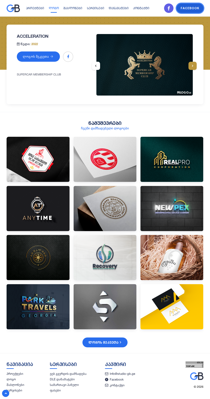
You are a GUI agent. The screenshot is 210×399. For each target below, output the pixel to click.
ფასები (55, 390)
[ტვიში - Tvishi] (171, 279)
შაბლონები (72, 8)
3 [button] (146, 90)
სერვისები (95, 8)
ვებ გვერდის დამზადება (68, 374)
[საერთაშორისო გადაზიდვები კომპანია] (105, 328)
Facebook (117, 379)
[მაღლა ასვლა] (5, 393)
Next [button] (192, 66)
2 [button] (142, 90)
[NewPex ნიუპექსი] (171, 230)
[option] (144, 65)
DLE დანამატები (62, 379)
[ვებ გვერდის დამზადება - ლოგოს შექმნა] (13, 11)
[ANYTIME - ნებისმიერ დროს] (38, 230)
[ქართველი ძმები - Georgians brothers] (105, 230)
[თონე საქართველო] (38, 180)
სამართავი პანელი (64, 385)
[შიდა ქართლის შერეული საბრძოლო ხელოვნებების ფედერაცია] (105, 180)
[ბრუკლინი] (38, 279)
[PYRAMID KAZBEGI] (171, 328)
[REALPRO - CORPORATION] (171, 180)
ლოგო (54, 8)
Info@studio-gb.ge (122, 374)
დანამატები (119, 8)
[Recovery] (105, 279)
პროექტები (35, 8)
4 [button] (151, 90)
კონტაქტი (141, 8)
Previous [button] (96, 66)
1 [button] (137, 90)
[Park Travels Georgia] (38, 328)
